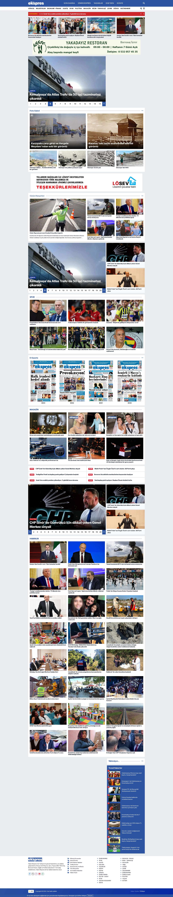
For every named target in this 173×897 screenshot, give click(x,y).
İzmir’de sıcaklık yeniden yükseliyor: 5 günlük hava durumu (57, 480)
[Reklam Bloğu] (86, 47)
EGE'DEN (110, 3)
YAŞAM (124, 878)
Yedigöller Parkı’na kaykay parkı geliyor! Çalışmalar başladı (57, 474)
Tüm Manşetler (74, 868)
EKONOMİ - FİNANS (54, 8)
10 (75, 104)
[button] (141, 14)
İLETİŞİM (124, 880)
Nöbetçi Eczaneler (75, 858)
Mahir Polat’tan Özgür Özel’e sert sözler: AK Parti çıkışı (115, 468)
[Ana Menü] (143, 9)
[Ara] (144, 3)
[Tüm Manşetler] (142, 196)
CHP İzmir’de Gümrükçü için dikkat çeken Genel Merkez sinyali (58, 468)
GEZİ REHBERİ (125, 8)
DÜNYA (116, 8)
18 (93, 290)
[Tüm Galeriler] (142, 111)
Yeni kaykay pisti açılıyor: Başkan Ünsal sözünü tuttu (113, 480)
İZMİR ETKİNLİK (103, 874)
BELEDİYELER (41, 8)
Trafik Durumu (74, 864)
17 (89, 290)
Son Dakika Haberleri (76, 870)
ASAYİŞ (65, 8)
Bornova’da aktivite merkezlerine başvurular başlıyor (113, 474)
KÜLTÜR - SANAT (103, 876)
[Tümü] (142, 358)
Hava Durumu (74, 860)
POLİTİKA (78, 8)
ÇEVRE (109, 8)
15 (100, 104)
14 (95, 104)
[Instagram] (36, 873)
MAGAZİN (87, 8)
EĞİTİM (101, 870)
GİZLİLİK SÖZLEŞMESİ (105, 880)
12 (85, 104)
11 (80, 104)
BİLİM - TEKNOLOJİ (99, 8)
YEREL (124, 864)
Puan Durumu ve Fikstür (77, 866)
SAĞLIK (124, 866)
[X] (32, 873)
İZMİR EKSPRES (84, 3)
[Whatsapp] (42, 873)
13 (90, 104)
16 (86, 290)
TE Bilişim (142, 891)
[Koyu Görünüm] (141, 9)
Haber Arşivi (73, 872)
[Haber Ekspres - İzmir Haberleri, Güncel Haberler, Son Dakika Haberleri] (36, 3)
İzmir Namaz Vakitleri (76, 862)
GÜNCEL (31, 8)
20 (100, 290)
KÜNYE (120, 3)
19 (97, 290)
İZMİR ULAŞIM (126, 874)
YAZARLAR (98, 3)
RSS (32, 891)
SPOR (71, 8)
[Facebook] (29, 873)
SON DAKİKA (69, 3)
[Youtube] (39, 873)
